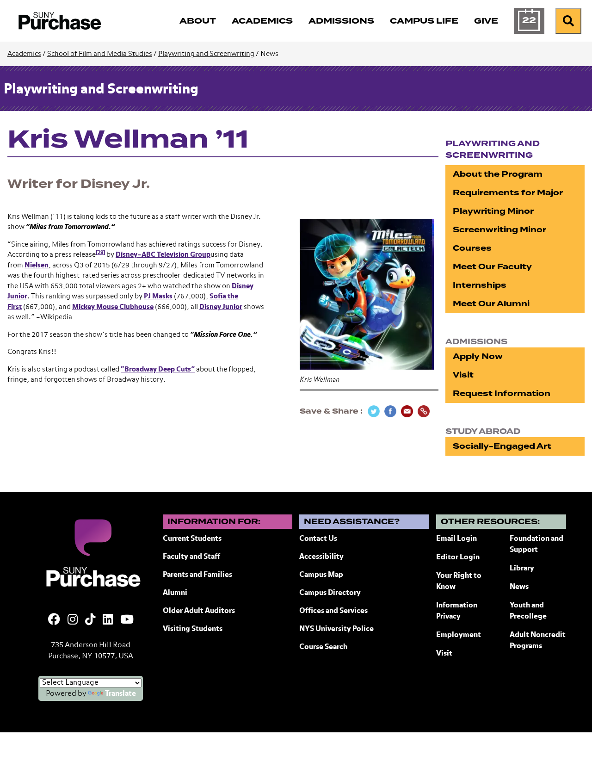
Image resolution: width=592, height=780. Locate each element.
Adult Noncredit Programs (538, 640)
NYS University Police (336, 629)
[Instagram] (72, 620)
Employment (458, 635)
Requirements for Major (508, 192)
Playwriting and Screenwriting (206, 53)
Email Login (456, 539)
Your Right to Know (458, 581)
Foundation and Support (536, 544)
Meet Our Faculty (492, 266)
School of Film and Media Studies (99, 53)
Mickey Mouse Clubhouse (113, 306)
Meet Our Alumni (491, 304)
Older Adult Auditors (199, 611)
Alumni (175, 593)
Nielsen (37, 265)
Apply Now (478, 356)
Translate (120, 694)
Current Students (192, 539)
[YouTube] (127, 620)
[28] (100, 252)
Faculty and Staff (191, 557)
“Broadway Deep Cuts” (158, 369)
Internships (479, 285)
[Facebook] (54, 620)
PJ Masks (158, 296)
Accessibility (321, 557)
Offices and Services (333, 611)
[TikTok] (90, 620)
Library (522, 568)
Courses (472, 248)
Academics (24, 53)
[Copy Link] (424, 411)
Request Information (501, 393)
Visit (463, 375)
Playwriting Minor (493, 211)
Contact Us (318, 539)
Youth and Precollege (528, 611)
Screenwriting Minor (499, 229)
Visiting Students (192, 629)
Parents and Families (197, 575)
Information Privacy (456, 611)
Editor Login (458, 557)
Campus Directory (330, 593)
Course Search (323, 647)
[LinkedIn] (107, 620)
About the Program (498, 174)
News (519, 587)
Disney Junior (220, 306)
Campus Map (321, 575)
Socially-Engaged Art (502, 446)
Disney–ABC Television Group (163, 254)
